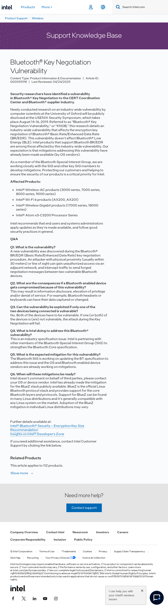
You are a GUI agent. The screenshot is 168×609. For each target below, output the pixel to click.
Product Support (16, 18)
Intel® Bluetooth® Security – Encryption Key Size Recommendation (47, 428)
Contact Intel (55, 532)
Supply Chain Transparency (129, 551)
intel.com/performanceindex (29, 570)
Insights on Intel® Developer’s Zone (37, 434)
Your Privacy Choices (57, 557)
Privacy (103, 551)
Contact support (84, 508)
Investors (102, 532)
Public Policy (83, 539)
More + (47, 7)
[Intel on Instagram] (56, 598)
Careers (122, 532)
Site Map (15, 557)
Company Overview (24, 532)
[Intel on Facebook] (13, 598)
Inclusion (60, 539)
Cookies (87, 551)
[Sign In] (91, 7)
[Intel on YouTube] (45, 598)
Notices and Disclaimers (89, 570)
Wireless (37, 18)
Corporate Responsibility (27, 539)
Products (28, 7)
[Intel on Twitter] (24, 598)
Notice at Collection (93, 557)
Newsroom (80, 532)
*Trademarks (68, 551)
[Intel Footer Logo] (18, 588)
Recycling (33, 557)
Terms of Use (46, 551)
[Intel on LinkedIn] (34, 598)
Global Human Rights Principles (130, 573)
